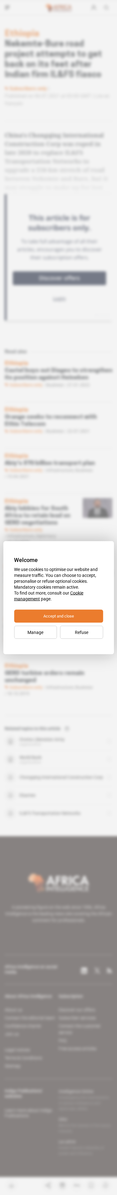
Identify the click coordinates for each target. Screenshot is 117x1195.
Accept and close (58, 615)
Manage (35, 632)
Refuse (81, 632)
